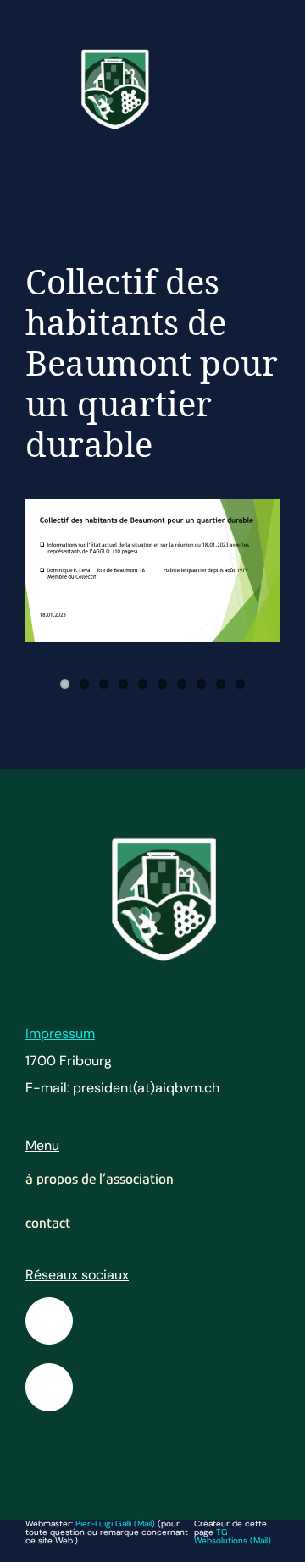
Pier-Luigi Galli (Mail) (115, 1523)
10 (240, 684)
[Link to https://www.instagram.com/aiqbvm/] (49, 1387)
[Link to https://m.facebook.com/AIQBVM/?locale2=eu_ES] (49, 1321)
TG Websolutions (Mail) (232, 1536)
